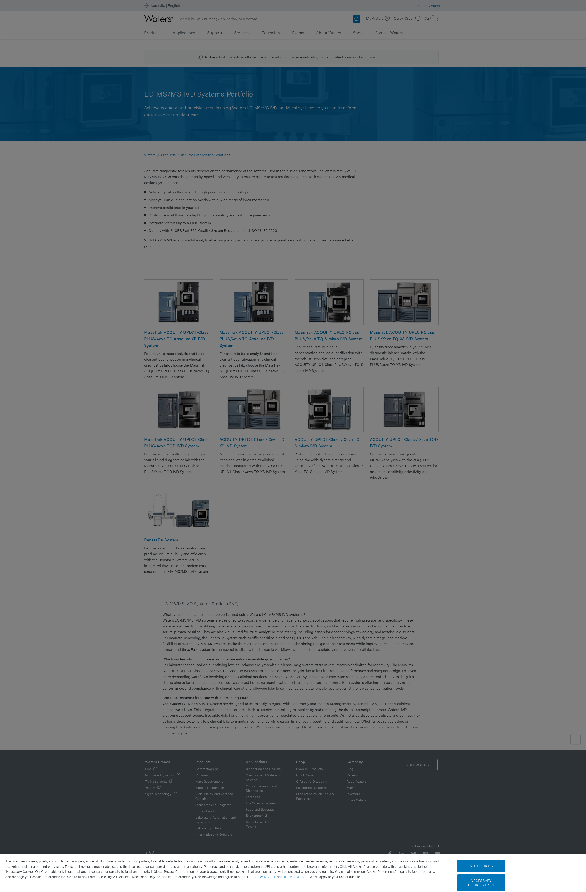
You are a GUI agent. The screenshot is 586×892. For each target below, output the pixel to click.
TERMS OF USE (295, 876)
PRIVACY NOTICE (263, 876)
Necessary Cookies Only (481, 882)
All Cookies (481, 865)
